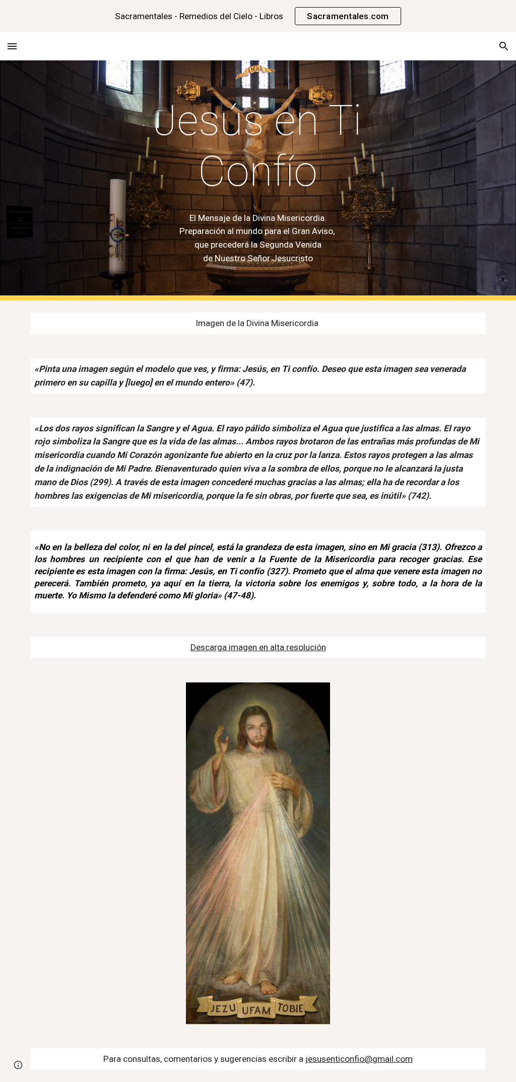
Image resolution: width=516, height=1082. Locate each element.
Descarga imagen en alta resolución (258, 647)
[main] (258, 146)
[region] (258, 16)
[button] (12, 46)
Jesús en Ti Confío (263, 146)
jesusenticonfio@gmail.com (359, 1059)
